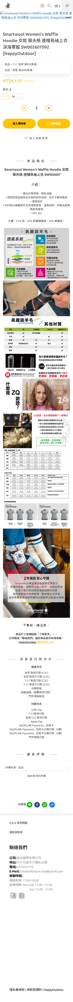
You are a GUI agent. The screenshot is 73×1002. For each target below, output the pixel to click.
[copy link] (52, 805)
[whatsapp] (44, 805)
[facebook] (37, 805)
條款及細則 (34, 989)
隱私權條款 (17, 989)
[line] (29, 805)
